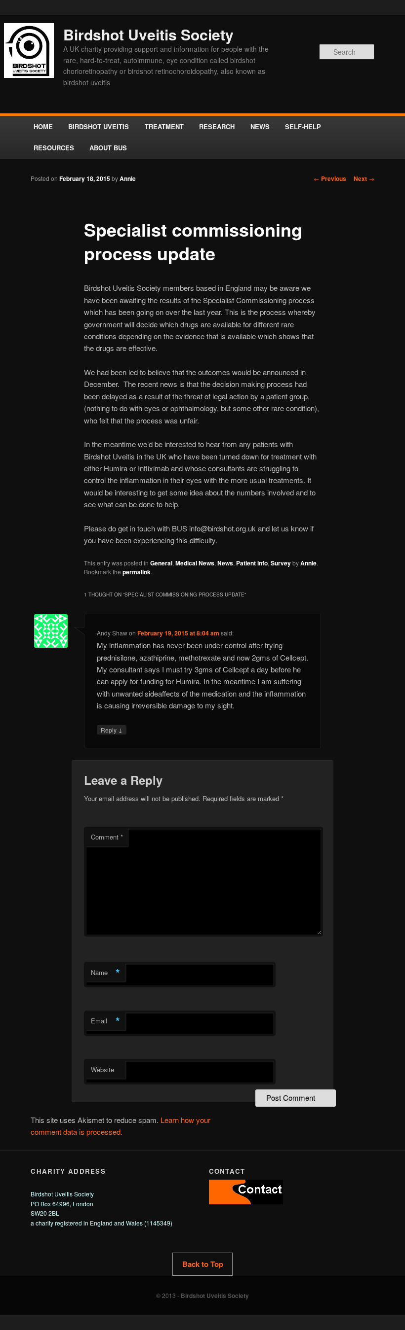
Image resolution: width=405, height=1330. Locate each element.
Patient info (252, 563)
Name (105, 972)
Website (102, 1069)
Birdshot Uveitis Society (148, 34)
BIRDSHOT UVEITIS (98, 126)
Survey (281, 563)
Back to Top (202, 1264)
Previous (330, 178)
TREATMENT (164, 126)
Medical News (194, 563)
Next (364, 178)
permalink (136, 571)
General (161, 563)
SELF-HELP (303, 126)
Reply (111, 729)
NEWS (260, 126)
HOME (43, 126)
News (225, 563)
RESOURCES (54, 147)
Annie (128, 178)
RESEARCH (217, 126)
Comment (107, 836)
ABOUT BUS (108, 147)
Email (105, 1021)
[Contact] (246, 1201)
